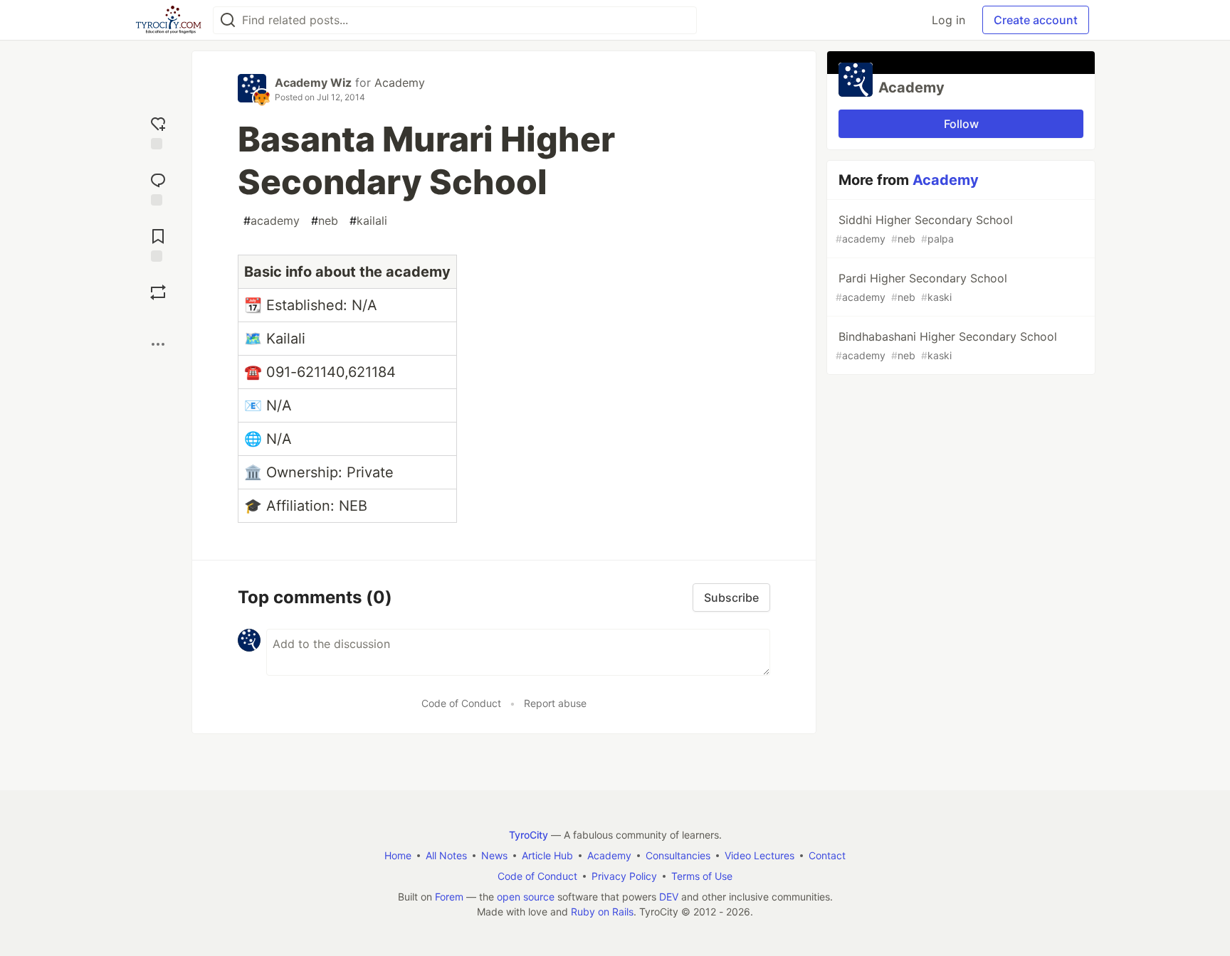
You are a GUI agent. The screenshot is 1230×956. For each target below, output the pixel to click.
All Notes (446, 855)
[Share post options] (158, 344)
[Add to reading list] (158, 243)
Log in (948, 20)
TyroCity (528, 835)
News (494, 855)
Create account (1036, 20)
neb (324, 220)
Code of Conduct (461, 703)
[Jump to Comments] (158, 187)
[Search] (228, 20)
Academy (399, 82)
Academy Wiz (313, 82)
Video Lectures (759, 855)
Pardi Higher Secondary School (921, 287)
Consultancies (678, 855)
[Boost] (158, 292)
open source (525, 897)
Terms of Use (701, 876)
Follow (961, 124)
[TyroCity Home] (168, 20)
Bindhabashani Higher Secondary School (946, 345)
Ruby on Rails (602, 911)
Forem (449, 897)
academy (271, 220)
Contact (827, 855)
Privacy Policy (624, 876)
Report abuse (555, 703)
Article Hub (547, 855)
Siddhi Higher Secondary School (924, 229)
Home (397, 855)
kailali (368, 220)
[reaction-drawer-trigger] (158, 131)
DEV (668, 897)
